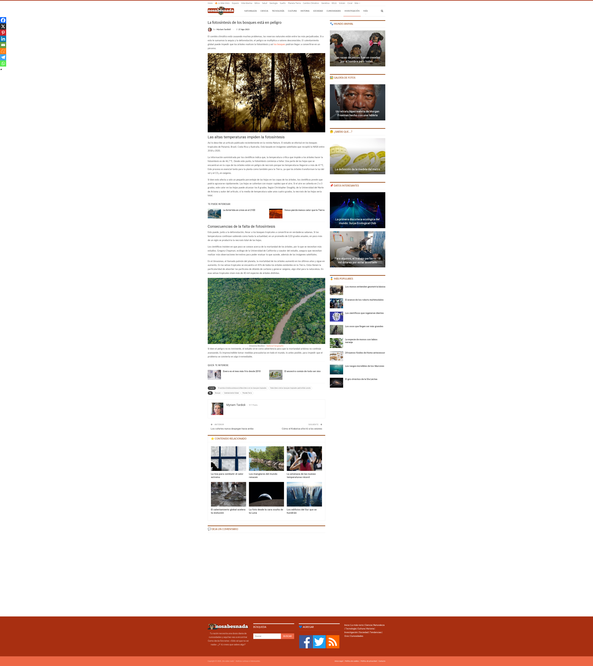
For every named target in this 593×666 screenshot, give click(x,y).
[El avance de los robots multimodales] (336, 303)
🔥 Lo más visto (222, 3)
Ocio (346, 636)
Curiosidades (334, 11)
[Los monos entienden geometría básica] (336, 290)
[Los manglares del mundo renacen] (266, 458)
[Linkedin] (3, 39)
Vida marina (246, 3)
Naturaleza (250, 11)
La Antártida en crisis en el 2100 (239, 210)
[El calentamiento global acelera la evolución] (228, 494)
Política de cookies (352, 661)
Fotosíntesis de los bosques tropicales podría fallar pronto (290, 388)
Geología (273, 3)
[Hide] (1, 69)
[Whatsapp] (3, 63)
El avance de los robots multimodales (364, 300)
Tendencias (375, 632)
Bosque (217, 393)
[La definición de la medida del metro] (358, 156)
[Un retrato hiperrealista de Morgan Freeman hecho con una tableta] (358, 102)
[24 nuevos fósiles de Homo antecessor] (336, 356)
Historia (305, 11)
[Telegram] (3, 57)
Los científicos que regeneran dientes (364, 313)
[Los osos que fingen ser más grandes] (336, 330)
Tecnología (278, 11)
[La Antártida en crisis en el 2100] (214, 214)
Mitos (257, 3)
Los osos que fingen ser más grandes (364, 326)
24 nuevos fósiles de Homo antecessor (365, 353)
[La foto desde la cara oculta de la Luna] (266, 494)
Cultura (292, 11)
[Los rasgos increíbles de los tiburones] (336, 370)
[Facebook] (3, 20)
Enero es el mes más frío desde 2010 (242, 371)
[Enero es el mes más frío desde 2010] (214, 375)
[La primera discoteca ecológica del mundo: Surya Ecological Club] (358, 210)
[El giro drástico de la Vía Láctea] (336, 383)
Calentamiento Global (231, 393)
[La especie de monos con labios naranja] (336, 343)
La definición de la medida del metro (357, 169)
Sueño (283, 3)
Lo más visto (357, 625)
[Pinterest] (3, 32)
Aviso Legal (339, 661)
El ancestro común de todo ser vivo (302, 371)
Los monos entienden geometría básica (365, 286)
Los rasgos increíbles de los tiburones (364, 366)
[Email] (3, 45)
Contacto (382, 661)
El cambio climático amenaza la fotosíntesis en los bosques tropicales (242, 388)
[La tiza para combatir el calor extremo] (228, 458)
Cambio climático (311, 3)
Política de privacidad (369, 661)
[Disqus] (266, 574)
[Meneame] (3, 51)
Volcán (342, 3)
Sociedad (318, 11)
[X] (3, 26)
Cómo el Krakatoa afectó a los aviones (302, 428)
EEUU (334, 3)
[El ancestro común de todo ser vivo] (275, 375)
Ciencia (264, 11)
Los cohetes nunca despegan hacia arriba (232, 428)
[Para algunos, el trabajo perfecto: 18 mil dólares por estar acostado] (358, 249)
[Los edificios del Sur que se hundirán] (304, 494)
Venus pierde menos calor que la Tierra (304, 210)
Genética (325, 3)
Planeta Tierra (294, 3)
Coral (349, 3)
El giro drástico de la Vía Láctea (361, 379)
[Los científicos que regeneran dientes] (336, 317)
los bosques (279, 44)
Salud (264, 3)
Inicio (210, 3)
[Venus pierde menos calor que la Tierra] (275, 214)
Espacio (235, 3)
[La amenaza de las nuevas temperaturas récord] (304, 458)
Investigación (352, 11)
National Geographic (275, 346)
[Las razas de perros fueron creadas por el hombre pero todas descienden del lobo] (358, 48)
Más (357, 3)
